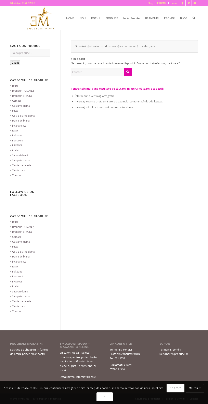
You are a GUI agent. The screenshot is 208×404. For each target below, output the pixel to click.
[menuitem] (150, 3)
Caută (15, 62)
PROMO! (161, 2)
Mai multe (195, 388)
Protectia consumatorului (125, 354)
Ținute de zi (18, 170)
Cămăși (16, 100)
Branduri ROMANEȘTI (24, 90)
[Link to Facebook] (182, 3)
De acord (175, 388)
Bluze (15, 86)
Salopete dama (21, 160)
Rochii (15, 150)
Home (174, 2)
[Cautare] (194, 18)
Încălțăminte (19, 125)
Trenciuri (17, 175)
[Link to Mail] (195, 3)
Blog (150, 2)
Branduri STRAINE (22, 96)
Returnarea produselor (173, 354)
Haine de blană (21, 120)
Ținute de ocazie (21, 165)
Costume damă (21, 106)
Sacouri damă (20, 155)
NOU (15, 130)
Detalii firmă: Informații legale (78, 377)
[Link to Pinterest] (189, 3)
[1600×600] (41, 18)
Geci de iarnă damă (23, 115)
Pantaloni (17, 140)
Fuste (15, 110)
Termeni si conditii (121, 349)
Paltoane (17, 135)
